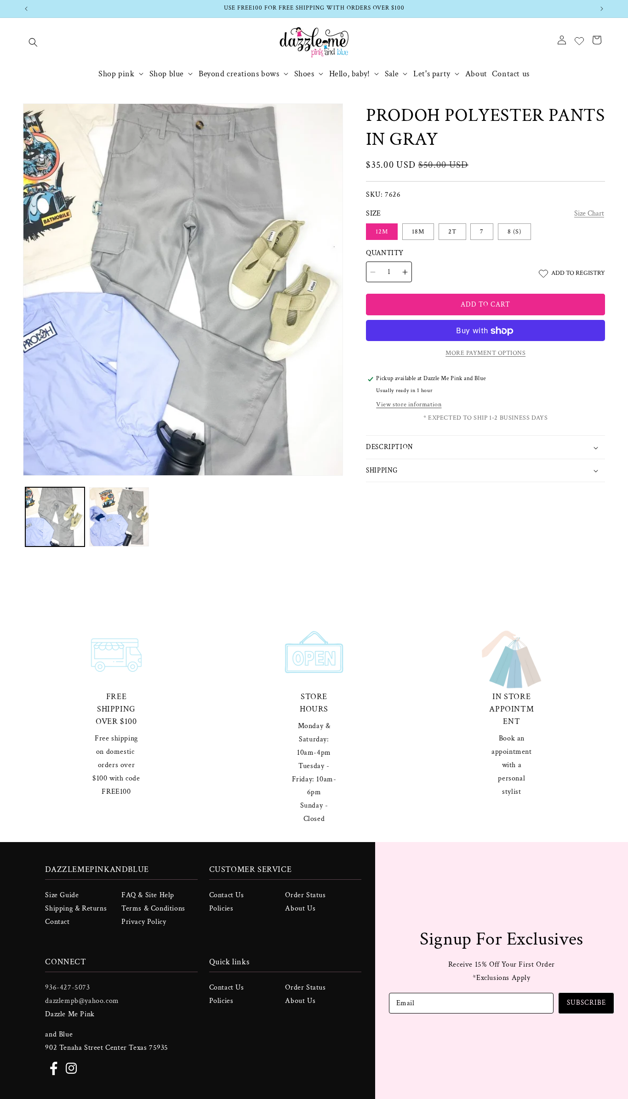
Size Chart (589, 214)
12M (382, 232)
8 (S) (514, 232)
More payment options (485, 353)
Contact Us (226, 895)
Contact (57, 922)
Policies (221, 908)
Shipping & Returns (76, 908)
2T (452, 232)
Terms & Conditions (153, 908)
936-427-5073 (67, 987)
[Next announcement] (602, 8)
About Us (300, 908)
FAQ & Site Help (147, 895)
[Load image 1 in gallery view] (55, 517)
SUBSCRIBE (586, 1002)
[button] (33, 42)
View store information (408, 405)
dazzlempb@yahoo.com (82, 1001)
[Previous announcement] (26, 8)
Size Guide (62, 895)
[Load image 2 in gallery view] (118, 517)
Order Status (305, 895)
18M (418, 232)
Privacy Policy (143, 922)
